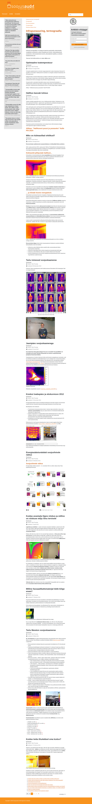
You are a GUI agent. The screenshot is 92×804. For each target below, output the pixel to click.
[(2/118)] (31, 287)
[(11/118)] (51, 297)
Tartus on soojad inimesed (34, 789)
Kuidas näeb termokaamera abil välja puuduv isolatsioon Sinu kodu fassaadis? (45, 780)
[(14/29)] (61, 484)
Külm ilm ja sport (56, 640)
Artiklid (11, 14)
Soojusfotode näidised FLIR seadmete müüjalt (38, 790)
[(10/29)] (51, 484)
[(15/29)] (61, 494)
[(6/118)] (41, 287)
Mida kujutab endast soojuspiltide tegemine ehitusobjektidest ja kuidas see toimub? (46, 786)
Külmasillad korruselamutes (34, 781)
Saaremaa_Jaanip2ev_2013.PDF (48, 388)
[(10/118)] (51, 287)
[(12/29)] (51, 504)
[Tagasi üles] (90, 801)
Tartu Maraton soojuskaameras (33, 361)
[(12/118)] (51, 307)
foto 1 (39, 363)
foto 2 (42, 363)
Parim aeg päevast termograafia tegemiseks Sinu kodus (40, 784)
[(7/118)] (41, 297)
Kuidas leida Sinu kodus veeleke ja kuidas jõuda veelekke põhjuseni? (43, 778)
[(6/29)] (41, 484)
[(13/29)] (61, 474)
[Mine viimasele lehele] (38, 794)
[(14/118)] (61, 287)
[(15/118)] (61, 297)
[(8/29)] (41, 504)
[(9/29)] (51, 474)
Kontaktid (17, 14)
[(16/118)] (61, 307)
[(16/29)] (61, 504)
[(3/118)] (31, 297)
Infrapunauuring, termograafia (32, 19)
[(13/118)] (61, 277)
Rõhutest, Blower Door (31, 27)
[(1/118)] (31, 277)
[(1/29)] (31, 474)
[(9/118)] (51, 277)
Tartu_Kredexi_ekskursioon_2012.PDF (47, 423)
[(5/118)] (41, 277)
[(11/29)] (51, 494)
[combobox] (75, 14)
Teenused (4, 14)
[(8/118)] (41, 307)
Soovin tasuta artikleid (79, 44)
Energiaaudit (29, 21)
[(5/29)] (41, 474)
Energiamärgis (29, 25)
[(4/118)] (31, 307)
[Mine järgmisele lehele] (36, 794)
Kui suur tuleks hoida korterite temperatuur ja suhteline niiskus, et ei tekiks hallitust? (46, 787)
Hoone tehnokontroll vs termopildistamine (37, 783)
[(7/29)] (41, 494)
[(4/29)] (31, 504)
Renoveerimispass (30, 23)
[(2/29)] (31, 484)
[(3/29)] (31, 494)
